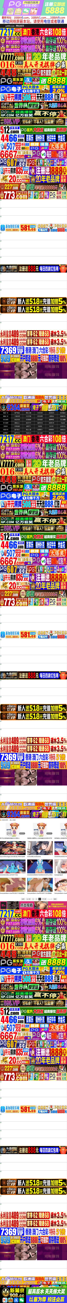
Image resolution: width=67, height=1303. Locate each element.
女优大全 (63, 426)
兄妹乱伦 (28, 433)
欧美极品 (63, 413)
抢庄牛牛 (28, 423)
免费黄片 (40, 429)
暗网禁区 (51, 429)
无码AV (6, 426)
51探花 (40, 426)
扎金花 (63, 423)
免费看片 (5, 433)
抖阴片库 (5, 429)
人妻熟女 (51, 416)
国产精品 (17, 413)
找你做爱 (40, 419)
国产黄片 (17, 429)
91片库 (51, 426)
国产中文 (17, 433)
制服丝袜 (63, 416)
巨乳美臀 (40, 416)
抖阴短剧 (63, 433)
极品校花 (51, 433)
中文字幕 (28, 416)
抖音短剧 (17, 426)
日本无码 (40, 413)
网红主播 (28, 413)
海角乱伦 (63, 429)
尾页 (55, 899)
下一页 (44, 899)
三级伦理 (17, 416)
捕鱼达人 (17, 423)
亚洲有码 (51, 413)
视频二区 (5, 416)
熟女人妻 (28, 429)
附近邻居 (17, 419)
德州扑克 (40, 423)
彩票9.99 (51, 423)
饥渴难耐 (28, 419)
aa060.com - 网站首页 (14, 26)
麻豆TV (28, 426)
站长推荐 (5, 419)
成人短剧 (40, 433)
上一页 (28, 899)
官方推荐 (5, 423)
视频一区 (5, 413)
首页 (23, 899)
